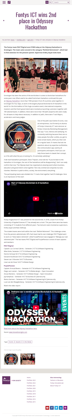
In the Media (27, 342)
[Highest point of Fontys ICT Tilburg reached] (68, 20)
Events (11, 342)
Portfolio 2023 (31, 380)
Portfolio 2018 (31, 394)
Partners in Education (56, 380)
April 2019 (30, 40)
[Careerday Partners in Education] (4, 20)
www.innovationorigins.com (18, 332)
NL (50, 2)
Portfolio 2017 (31, 396)
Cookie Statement (55, 415)
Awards (18, 342)
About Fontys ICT (55, 386)
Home (12, 40)
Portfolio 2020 (31, 388)
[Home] (9, 2)
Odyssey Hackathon (13, 101)
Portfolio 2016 (31, 399)
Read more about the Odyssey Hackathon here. (20, 328)
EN (47, 2)
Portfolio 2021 (31, 386)
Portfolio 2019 (21, 40)
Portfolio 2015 (31, 402)
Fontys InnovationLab (56, 383)
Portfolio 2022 (31, 383)
